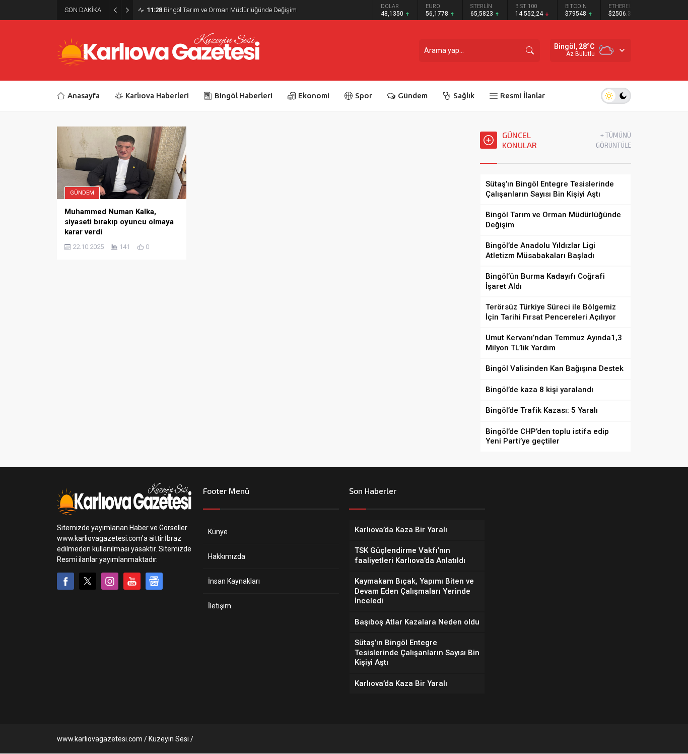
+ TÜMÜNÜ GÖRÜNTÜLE (613, 140)
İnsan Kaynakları (234, 581)
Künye (218, 532)
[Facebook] (65, 581)
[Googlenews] (154, 581)
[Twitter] (87, 581)
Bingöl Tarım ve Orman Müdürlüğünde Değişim (222, 10)
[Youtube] (132, 581)
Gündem (82, 193)
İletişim (219, 606)
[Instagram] (109, 581)
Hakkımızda (226, 556)
